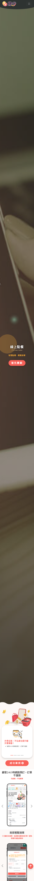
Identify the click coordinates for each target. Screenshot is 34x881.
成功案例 (15, 763)
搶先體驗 (17, 362)
